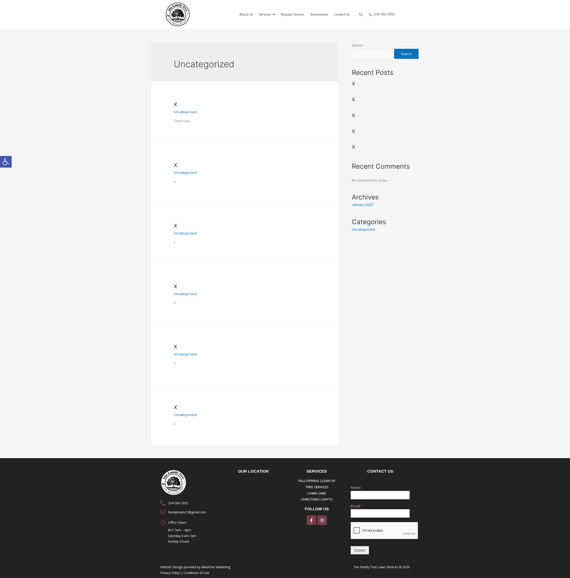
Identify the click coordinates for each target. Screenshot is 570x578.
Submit (359, 550)
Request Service (292, 14)
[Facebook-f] (311, 520)
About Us (246, 14)
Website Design (171, 567)
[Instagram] (322, 520)
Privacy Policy (170, 573)
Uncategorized (185, 112)
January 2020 (362, 205)
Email (357, 506)
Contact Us (342, 14)
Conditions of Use (196, 573)
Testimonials (319, 14)
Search (357, 45)
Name (356, 487)
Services (265, 14)
